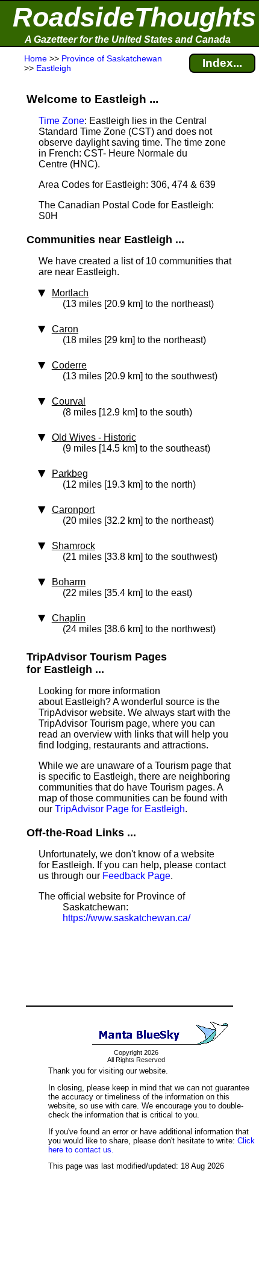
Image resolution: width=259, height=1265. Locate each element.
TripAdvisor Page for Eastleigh (120, 809)
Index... (222, 63)
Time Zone (61, 121)
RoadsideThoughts (134, 17)
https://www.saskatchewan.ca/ (126, 918)
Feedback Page (136, 876)
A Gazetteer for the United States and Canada (128, 39)
